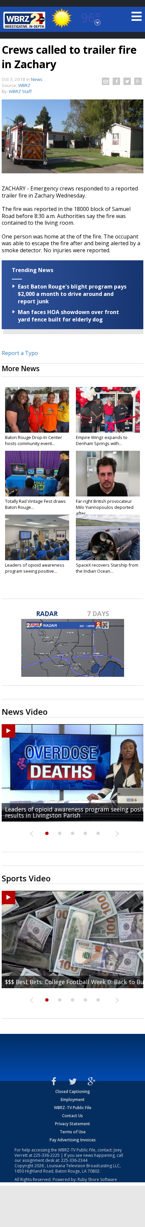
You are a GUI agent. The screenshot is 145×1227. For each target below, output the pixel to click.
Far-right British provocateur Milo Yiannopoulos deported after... (105, 507)
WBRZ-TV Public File (72, 1107)
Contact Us (72, 1116)
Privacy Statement (72, 1124)
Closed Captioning (72, 1091)
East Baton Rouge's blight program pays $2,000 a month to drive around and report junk (72, 294)
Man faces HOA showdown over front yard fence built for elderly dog (68, 315)
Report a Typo (20, 353)
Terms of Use (73, 1132)
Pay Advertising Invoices (73, 1140)
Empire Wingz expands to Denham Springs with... (101, 440)
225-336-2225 (46, 1155)
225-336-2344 (74, 1160)
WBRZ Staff (20, 91)
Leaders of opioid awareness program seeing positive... (34, 568)
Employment (73, 1099)
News (36, 79)
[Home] (25, 20)
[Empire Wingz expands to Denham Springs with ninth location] (108, 410)
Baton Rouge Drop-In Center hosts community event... (33, 440)
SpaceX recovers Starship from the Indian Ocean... (107, 568)
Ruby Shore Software (97, 1179)
